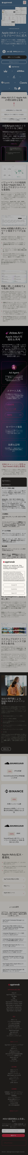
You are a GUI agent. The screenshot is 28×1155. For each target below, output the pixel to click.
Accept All (14, 585)
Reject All (14, 593)
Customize (14, 589)
